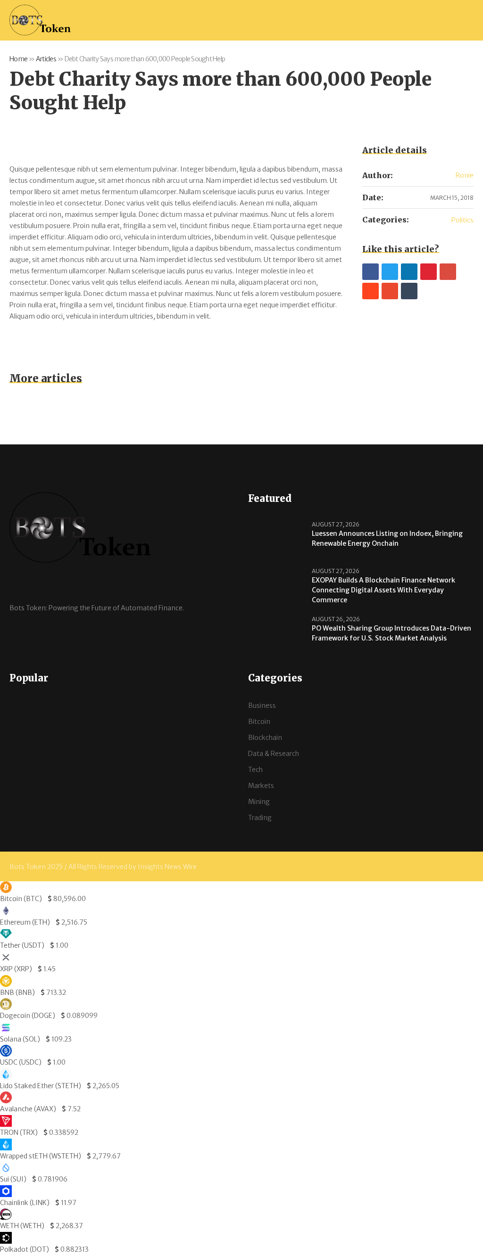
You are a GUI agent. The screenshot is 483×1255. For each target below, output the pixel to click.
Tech (255, 769)
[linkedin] (409, 271)
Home (18, 59)
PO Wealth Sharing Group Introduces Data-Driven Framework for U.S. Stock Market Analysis (391, 633)
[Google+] (448, 271)
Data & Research (273, 753)
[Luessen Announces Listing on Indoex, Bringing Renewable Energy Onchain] (276, 539)
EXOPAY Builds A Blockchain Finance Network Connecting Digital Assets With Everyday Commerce (383, 590)
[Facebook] (370, 271)
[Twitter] (390, 271)
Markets (261, 785)
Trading (260, 817)
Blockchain (265, 737)
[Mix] (390, 291)
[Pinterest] (428, 271)
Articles (46, 59)
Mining (259, 801)
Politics (462, 220)
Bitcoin (259, 721)
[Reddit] (370, 291)
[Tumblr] (409, 291)
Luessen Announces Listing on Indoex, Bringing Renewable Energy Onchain (387, 538)
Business (262, 705)
